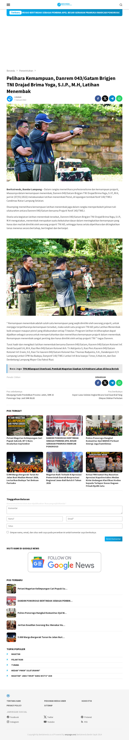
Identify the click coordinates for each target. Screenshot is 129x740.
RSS (85, 722)
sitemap (48, 705)
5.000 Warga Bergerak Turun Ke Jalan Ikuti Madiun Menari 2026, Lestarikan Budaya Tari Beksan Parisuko (23, 479)
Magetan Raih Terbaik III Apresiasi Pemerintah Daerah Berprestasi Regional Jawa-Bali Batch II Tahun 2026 (63, 479)
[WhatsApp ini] (119, 98)
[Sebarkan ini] (98, 98)
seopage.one (70, 734)
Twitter (50, 717)
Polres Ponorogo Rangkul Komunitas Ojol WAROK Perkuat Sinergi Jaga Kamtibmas (102, 441)
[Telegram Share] (112, 98)
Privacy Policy (14, 705)
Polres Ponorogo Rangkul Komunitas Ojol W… (42, 613)
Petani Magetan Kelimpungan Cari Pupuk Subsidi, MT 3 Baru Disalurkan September (24, 441)
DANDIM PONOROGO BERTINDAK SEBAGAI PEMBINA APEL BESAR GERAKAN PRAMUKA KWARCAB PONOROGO (62, 442)
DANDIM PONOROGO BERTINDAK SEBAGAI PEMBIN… (45, 600)
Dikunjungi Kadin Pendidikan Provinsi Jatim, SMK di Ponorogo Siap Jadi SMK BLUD (30, 395)
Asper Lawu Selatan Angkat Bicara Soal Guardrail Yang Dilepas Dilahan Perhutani (97, 395)
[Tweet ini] (105, 98)
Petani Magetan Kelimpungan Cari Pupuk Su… (42, 588)
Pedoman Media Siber (55, 701)
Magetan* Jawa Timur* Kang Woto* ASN (31, 676)
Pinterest (88, 717)
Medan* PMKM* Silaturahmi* (25, 670)
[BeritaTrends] (64, 4)
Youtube (50, 722)
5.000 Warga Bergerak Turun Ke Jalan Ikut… (41, 637)
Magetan (15, 654)
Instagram (14, 722)
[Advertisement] (64, 40)
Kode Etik (87, 701)
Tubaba (15, 665)
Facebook (14, 717)
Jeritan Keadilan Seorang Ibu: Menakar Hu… (41, 625)
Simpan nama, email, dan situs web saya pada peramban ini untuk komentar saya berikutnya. (53, 532)
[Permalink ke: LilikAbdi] (10, 98)
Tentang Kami (14, 701)
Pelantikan (17, 659)
